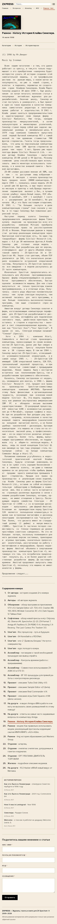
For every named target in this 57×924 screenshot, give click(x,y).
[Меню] (53, 4)
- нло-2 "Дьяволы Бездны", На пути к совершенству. (29, 642)
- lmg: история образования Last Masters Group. (31, 738)
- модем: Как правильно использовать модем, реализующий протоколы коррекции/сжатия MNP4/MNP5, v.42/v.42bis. (30, 729)
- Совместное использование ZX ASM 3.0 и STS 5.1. (29, 669)
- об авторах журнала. (22, 600)
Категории (6, 46)
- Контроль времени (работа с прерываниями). (28, 662)
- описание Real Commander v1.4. (28, 691)
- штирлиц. (17, 744)
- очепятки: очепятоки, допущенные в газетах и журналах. (30, 750)
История (18, 46)
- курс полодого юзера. (23, 648)
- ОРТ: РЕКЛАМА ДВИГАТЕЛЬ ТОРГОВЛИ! (26, 757)
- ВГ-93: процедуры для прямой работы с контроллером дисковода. (31, 677)
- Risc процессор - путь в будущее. (29, 632)
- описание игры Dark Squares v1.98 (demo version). (29, 697)
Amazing (28, 8)
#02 (37, 8)
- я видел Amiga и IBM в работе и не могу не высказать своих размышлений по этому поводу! (31, 706)
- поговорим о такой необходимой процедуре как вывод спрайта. (30, 654)
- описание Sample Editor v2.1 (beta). (29, 687)
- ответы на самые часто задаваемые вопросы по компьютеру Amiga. (31, 715)
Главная (5, 8)
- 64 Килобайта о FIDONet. (25, 636)
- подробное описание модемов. (27, 763)
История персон (32, 46)
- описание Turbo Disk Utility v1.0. (27, 682)
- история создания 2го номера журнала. (28, 594)
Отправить (10, 897)
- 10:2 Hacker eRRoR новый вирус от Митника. (30, 769)
